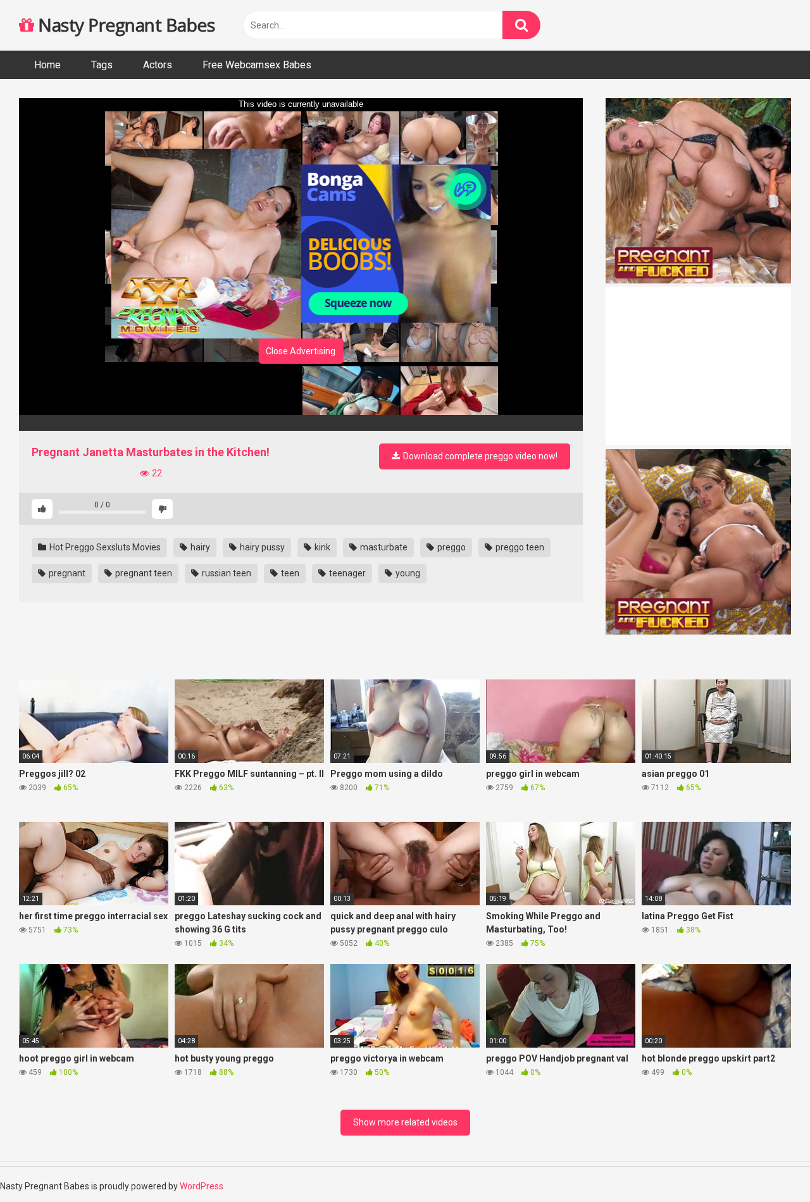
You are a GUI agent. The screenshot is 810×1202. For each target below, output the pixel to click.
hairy (199, 547)
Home (47, 65)
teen (289, 573)
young (407, 573)
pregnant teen (142, 573)
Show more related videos (405, 1122)
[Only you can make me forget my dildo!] (301, 422)
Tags (102, 65)
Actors (157, 65)
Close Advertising (300, 351)
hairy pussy (261, 547)
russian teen (225, 573)
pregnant (66, 573)
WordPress (201, 1186)
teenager (346, 573)
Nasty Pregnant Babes (124, 25)
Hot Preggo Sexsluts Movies (104, 547)
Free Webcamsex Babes (256, 65)
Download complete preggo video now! (479, 456)
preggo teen (519, 547)
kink (321, 547)
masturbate (383, 547)
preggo (450, 547)
